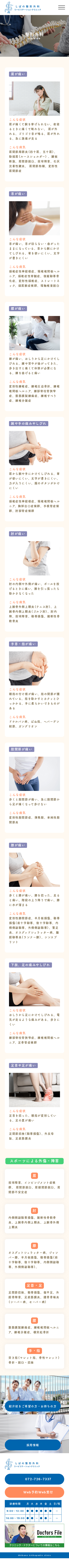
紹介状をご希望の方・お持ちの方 (33, 1406)
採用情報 (32, 1445)
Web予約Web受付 (38, 1492)
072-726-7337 (38, 1479)
